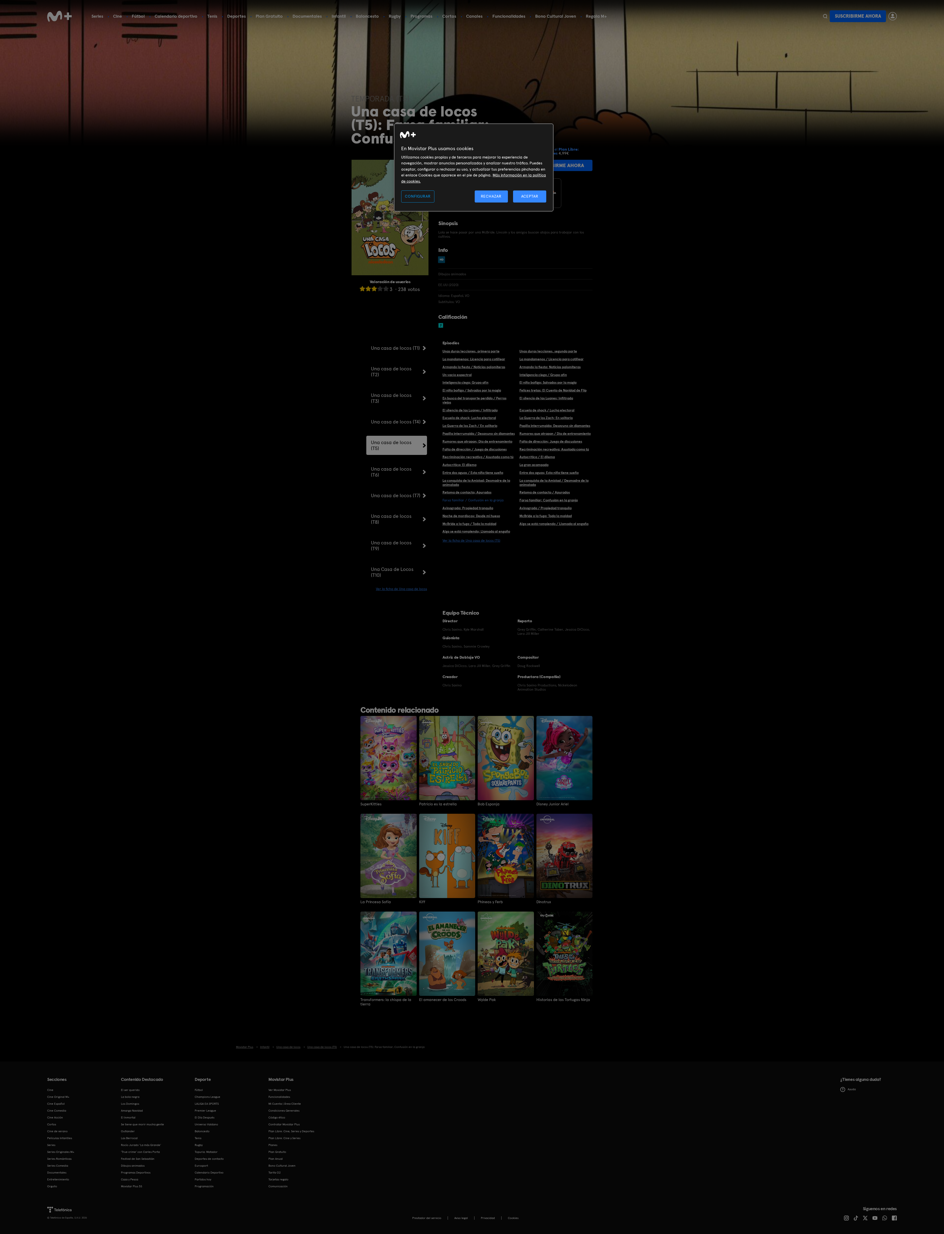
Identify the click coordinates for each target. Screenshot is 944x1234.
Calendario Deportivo (209, 1172)
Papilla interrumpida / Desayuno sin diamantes (478, 434)
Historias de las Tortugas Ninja (563, 1000)
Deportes (236, 16)
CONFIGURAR (417, 196)
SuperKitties (371, 804)
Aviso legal (461, 1218)
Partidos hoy (203, 1179)
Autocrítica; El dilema (459, 465)
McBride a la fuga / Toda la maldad (469, 524)
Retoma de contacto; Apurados (466, 492)
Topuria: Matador (206, 1152)
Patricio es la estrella (438, 804)
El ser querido (130, 1090)
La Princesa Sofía (375, 902)
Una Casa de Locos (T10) (392, 572)
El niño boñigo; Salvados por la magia (547, 382)
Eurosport (201, 1165)
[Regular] (374, 288)
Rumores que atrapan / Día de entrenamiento (555, 434)
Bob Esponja (489, 804)
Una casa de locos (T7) (395, 495)
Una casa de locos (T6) (391, 472)
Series (97, 16)
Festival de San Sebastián (137, 1159)
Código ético (276, 1117)
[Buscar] (825, 16)
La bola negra (130, 1097)
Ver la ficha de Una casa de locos (401, 589)
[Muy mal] (362, 288)
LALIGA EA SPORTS (207, 1103)
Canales (474, 16)
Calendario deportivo (176, 16)
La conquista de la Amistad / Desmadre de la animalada (554, 483)
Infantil (339, 16)
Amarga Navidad (132, 1110)
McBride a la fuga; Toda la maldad (545, 516)
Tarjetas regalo (278, 1179)
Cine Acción (55, 1117)
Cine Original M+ (58, 1097)
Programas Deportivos (135, 1172)
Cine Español (56, 1103)
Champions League (207, 1097)
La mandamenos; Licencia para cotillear (473, 359)
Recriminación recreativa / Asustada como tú (478, 457)
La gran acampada (533, 465)
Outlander (128, 1131)
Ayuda (852, 1089)
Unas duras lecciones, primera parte (471, 351)
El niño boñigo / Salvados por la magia (471, 390)
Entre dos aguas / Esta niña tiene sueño (472, 473)
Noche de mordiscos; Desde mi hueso (471, 516)
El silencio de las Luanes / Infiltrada (470, 410)
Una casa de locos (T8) (391, 519)
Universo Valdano (206, 1124)
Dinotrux (543, 902)
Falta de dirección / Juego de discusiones (474, 449)
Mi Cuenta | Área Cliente (284, 1103)
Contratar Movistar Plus (284, 1124)
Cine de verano (57, 1131)
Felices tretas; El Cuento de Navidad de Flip (553, 390)
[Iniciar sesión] (892, 16)
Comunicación (278, 1186)
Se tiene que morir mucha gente (142, 1124)
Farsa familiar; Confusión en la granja (548, 500)
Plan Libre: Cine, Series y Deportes (291, 1131)
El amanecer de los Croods (442, 1000)
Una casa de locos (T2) (391, 371)
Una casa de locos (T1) (395, 348)
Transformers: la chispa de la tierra (385, 1002)
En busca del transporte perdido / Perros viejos (474, 400)
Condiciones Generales (283, 1110)
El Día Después (204, 1117)
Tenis (212, 16)
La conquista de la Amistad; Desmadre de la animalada (476, 483)
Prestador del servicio (426, 1218)
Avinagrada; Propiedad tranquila (467, 508)
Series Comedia (57, 1165)
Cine (117, 16)
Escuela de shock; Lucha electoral (469, 418)
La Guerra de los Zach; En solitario (546, 418)
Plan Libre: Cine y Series (284, 1138)
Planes (272, 1145)
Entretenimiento (58, 1179)
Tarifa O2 (274, 1172)
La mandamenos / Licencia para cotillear (551, 359)
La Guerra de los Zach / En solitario (469, 426)
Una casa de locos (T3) (391, 398)
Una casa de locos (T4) (396, 422)
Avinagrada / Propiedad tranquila (545, 508)
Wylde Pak (487, 1000)
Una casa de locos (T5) (391, 445)
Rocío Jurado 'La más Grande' (141, 1145)
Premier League (205, 1110)
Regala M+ (596, 16)
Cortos (449, 16)
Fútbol (138, 16)
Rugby (395, 16)
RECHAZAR (491, 196)
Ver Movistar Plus (279, 1090)
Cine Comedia (56, 1110)
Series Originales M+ (60, 1152)
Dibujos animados (133, 1165)
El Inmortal (128, 1117)
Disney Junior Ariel (552, 804)
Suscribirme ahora (858, 16)
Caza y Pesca (129, 1179)
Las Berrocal (129, 1138)
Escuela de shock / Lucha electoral (547, 410)
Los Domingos (130, 1103)
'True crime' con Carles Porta (140, 1152)
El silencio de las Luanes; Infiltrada (546, 398)
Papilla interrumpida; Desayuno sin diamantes (554, 426)
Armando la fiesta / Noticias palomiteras (473, 367)
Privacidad (488, 1218)
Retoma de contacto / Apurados (544, 492)
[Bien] (380, 288)
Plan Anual (275, 1159)
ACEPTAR (529, 196)
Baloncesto (367, 16)
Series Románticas (59, 1159)
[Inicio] (59, 16)
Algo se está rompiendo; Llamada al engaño (476, 531)
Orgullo (52, 1186)
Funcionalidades (508, 16)
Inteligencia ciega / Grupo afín (543, 375)
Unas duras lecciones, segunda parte (548, 351)
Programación (204, 1186)
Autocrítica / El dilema (537, 457)
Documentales (307, 16)
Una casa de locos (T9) (391, 546)
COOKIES (513, 1218)
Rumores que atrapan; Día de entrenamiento (477, 441)
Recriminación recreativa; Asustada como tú (554, 449)
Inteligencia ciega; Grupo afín (465, 382)
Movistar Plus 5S (131, 1186)
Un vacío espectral (457, 375)
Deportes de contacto (209, 1159)
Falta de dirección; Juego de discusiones (550, 441)
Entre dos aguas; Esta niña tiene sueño (549, 473)
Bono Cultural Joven (555, 16)
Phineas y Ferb (490, 902)
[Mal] (368, 288)
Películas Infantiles (59, 1138)
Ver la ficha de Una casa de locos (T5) (471, 540)
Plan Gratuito (269, 16)
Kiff (422, 902)
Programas (421, 16)
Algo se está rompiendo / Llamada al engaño (554, 524)
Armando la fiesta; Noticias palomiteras (550, 367)
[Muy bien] (386, 288)
